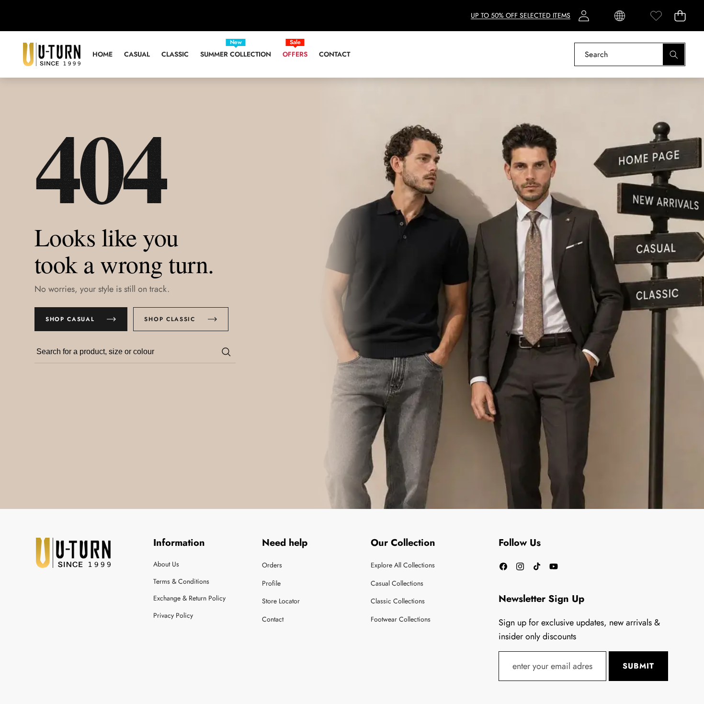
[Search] (673, 54)
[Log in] (583, 15)
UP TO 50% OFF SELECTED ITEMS (520, 15)
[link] (656, 15)
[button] (680, 15)
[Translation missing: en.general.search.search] (226, 351)
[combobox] (629, 54)
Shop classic (169, 319)
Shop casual (69, 319)
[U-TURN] (51, 54)
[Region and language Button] (619, 15)
